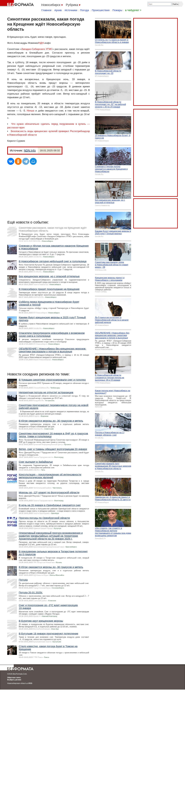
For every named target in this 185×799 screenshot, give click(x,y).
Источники (71, 10)
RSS (30, 683)
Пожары (117, 10)
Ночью (30, 110)
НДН (41, 43)
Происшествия (101, 10)
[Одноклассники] (18, 161)
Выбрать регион (14, 680)
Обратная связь (14, 678)
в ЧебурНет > (133, 10)
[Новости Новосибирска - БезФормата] (17, 3)
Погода (84, 10)
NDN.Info (30, 150)
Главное (46, 10)
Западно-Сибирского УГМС (37, 49)
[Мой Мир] (33, 161)
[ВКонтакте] (10, 161)
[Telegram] (25, 161)
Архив (58, 10)
